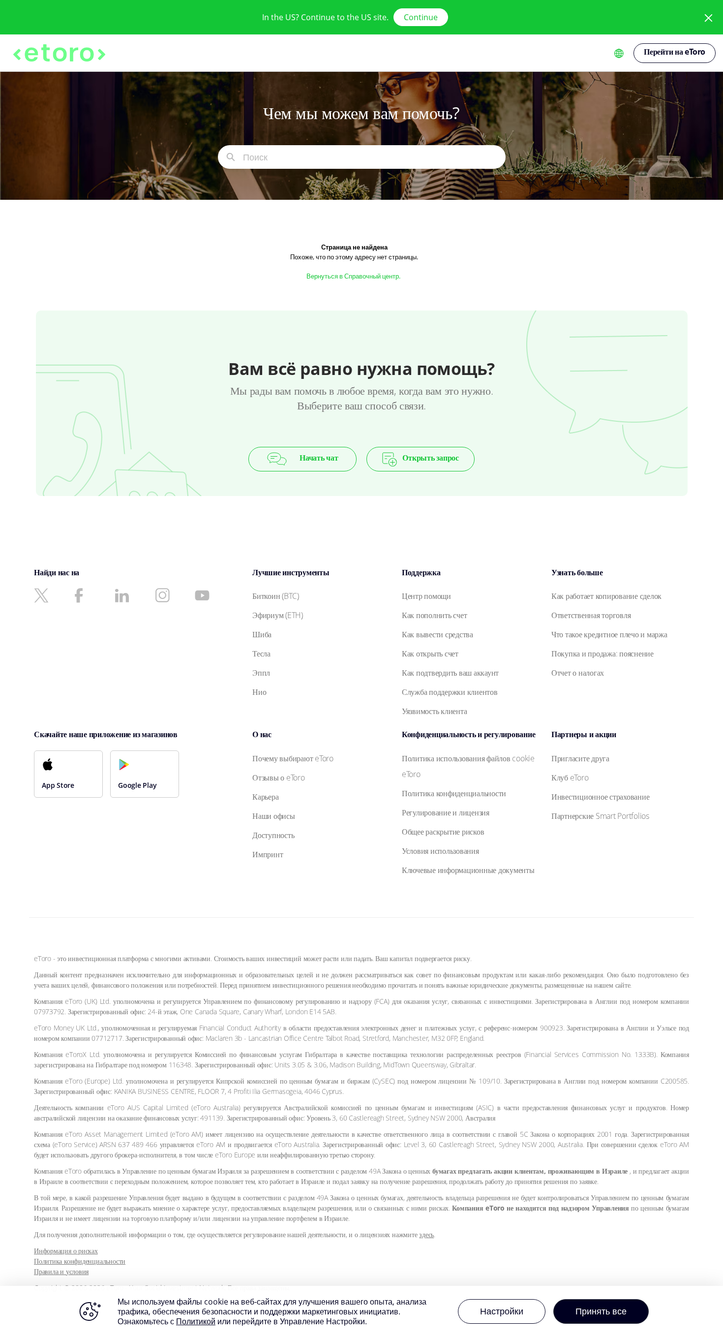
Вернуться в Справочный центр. (354, 276)
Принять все (601, 1311)
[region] (361, 1313)
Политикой (195, 1321)
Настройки (501, 1311)
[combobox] (374, 157)
